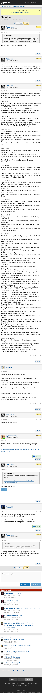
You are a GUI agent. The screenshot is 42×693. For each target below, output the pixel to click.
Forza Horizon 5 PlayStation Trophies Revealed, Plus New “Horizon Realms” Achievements (19, 625)
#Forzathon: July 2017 (13, 593)
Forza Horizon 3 (15, 595)
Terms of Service (32, 683)
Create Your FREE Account (20, 13)
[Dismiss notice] (39, 11)
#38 (40, 511)
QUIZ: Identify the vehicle (12, 657)
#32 (40, 64)
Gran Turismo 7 (7, 654)
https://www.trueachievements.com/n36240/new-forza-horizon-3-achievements (21, 450)
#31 (40, 32)
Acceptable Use (18, 686)
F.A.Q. (22, 683)
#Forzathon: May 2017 (13, 616)
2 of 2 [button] (26, 23)
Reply (38, 54)
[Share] (37, 32)
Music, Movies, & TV (9, 666)
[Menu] (6, 2)
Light (13, 679)
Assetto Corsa (7, 648)
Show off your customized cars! (14, 639)
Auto (29, 679)
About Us (15, 683)
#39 (40, 540)
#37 (40, 469)
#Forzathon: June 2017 (13, 601)
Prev (20, 23)
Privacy (27, 686)
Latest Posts (6, 637)
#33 (40, 91)
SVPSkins (7, 36)
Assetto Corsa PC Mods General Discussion (17, 645)
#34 (40, 372)
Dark (21, 679)
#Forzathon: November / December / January (22, 608)
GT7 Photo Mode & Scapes (10, 642)
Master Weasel (8, 473)
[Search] (40, 2)
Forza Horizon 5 (13, 630)
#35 (40, 419)
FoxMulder (7, 544)
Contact (7, 683)
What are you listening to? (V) (13, 663)
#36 (40, 441)
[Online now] (4, 438)
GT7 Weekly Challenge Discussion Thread (17, 651)
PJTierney (6, 20)
